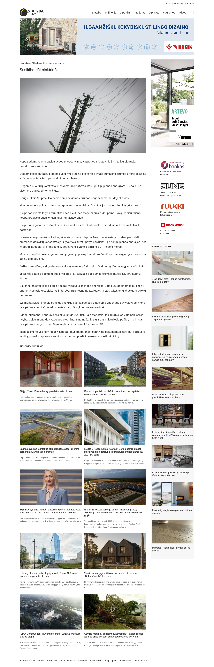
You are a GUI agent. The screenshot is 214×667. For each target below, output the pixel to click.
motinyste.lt (125, 660)
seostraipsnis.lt (140, 660)
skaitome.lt (82, 660)
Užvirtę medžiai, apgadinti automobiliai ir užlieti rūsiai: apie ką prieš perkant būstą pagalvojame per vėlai (113, 635)
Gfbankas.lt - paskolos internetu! (170, 173)
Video (182, 12)
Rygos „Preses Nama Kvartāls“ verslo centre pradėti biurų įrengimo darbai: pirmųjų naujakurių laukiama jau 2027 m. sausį (113, 452)
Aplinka (154, 12)
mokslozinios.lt (96, 660)
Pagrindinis (25, 63)
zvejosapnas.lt (112, 660)
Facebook (181, 3)
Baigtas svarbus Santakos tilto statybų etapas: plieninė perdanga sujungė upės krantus (49, 450)
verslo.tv (41, 660)
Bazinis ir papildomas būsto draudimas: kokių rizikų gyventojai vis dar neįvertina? (112, 392)
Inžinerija (110, 12)
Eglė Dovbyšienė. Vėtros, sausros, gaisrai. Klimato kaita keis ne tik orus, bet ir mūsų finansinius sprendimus (50, 511)
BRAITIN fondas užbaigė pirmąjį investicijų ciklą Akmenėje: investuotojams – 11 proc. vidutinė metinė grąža (113, 512)
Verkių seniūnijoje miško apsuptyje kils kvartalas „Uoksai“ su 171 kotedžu (110, 574)
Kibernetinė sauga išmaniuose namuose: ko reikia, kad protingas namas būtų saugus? (169, 357)
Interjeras (139, 12)
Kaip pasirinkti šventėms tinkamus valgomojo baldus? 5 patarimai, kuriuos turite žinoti (172, 435)
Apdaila (125, 12)
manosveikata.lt (27, 660)
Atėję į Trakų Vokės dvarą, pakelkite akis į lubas (46, 391)
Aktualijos (36, 63)
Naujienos (169, 12)
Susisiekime (171, 3)
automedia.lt (69, 660)
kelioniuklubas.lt (54, 660)
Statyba (96, 12)
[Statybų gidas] (32, 15)
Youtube (190, 3)
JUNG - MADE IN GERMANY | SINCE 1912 (172, 194)
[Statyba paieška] (192, 13)
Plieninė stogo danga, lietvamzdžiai (170, 213)
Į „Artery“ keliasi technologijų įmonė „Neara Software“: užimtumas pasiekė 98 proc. (49, 574)
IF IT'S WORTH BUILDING (167, 232)
